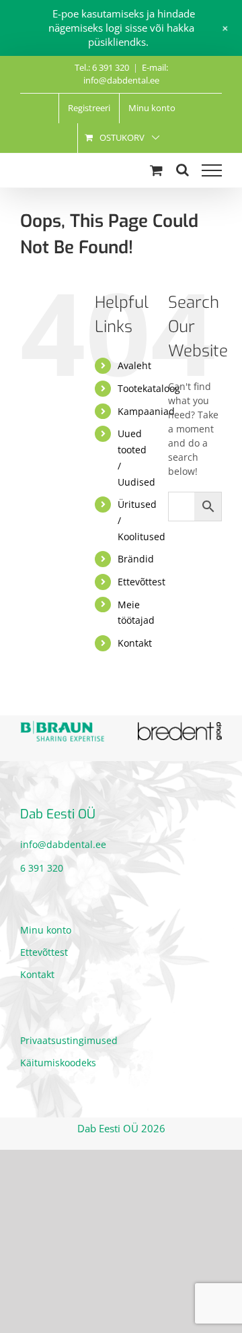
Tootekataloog (149, 388)
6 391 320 (41, 867)
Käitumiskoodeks (58, 1061)
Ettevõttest (141, 581)
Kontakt (135, 643)
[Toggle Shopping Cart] (156, 170)
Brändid (136, 558)
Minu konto (45, 929)
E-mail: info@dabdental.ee (125, 74)
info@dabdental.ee (63, 843)
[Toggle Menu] (212, 170)
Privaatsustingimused (69, 1039)
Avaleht (134, 365)
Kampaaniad (146, 411)
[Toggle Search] (182, 169)
